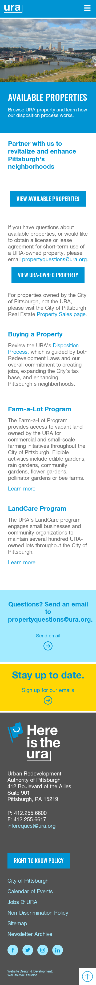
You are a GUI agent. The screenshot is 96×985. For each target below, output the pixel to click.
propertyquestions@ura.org (54, 260)
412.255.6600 (30, 813)
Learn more (21, 489)
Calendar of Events (30, 892)
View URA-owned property (48, 275)
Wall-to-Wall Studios (22, 975)
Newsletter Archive (29, 934)
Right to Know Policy (38, 861)
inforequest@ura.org (31, 826)
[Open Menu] (87, 8)
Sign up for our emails (48, 690)
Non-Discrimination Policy (37, 913)
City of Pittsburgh (28, 881)
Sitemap (17, 924)
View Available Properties (48, 199)
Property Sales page (61, 314)
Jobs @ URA (22, 902)
